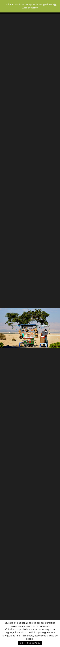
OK (21, 643)
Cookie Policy (33, 643)
